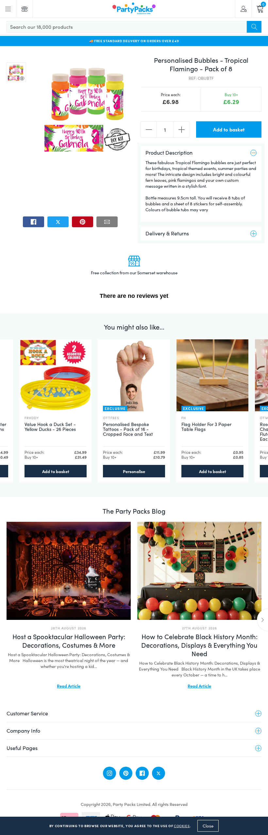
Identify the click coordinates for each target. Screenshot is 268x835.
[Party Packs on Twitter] (158, 773)
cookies (182, 826)
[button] (16, 72)
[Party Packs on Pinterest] (125, 773)
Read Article (68, 686)
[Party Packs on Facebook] (142, 773)
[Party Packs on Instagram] (109, 773)
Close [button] (208, 826)
